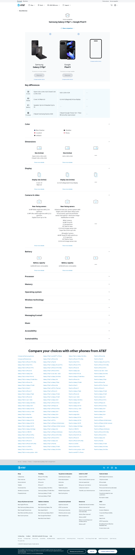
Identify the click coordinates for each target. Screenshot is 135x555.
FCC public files (21, 540)
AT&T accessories (63, 507)
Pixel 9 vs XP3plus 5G (99, 403)
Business (25, 1)
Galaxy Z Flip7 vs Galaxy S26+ (25, 405)
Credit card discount (104, 490)
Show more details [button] (39, 162)
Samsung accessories (64, 510)
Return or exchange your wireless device (85, 520)
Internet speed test (84, 482)
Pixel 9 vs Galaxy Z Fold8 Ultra (76, 376)
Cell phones (21, 476)
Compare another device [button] (95, 61)
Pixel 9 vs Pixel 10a (73, 411)
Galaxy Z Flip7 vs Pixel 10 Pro (25, 449)
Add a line (61, 482)
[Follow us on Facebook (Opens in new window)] (108, 467)
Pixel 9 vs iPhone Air (74, 394)
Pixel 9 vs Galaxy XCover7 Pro (102, 362)
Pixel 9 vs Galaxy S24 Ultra (101, 449)
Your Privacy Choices (90, 538)
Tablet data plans (63, 488)
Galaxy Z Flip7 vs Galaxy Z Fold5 (51, 394)
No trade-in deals (103, 497)
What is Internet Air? (84, 507)
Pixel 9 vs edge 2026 (74, 414)
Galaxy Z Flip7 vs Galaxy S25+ (51, 411)
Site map (20, 538)
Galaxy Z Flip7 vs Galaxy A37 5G (26, 423)
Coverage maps (27, 538)
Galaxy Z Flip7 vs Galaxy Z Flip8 (26, 394)
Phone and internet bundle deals (108, 488)
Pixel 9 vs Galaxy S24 (99, 426)
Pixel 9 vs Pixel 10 (98, 359)
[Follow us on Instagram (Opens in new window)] (112, 467)
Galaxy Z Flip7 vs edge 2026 (25, 417)
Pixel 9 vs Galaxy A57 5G (75, 405)
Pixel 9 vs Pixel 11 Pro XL (75, 373)
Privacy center (80, 538)
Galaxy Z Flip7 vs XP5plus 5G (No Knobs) (53, 423)
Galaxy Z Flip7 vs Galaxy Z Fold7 (51, 397)
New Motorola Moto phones (25, 513)
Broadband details (51, 538)
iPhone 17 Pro (41, 479)
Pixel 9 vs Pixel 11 (73, 385)
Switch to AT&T (83, 476)
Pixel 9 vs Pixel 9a (98, 440)
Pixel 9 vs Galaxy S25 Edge (75, 426)
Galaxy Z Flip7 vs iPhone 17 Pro (26, 368)
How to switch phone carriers (87, 479)
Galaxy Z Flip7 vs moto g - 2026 (26, 411)
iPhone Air (41, 482)
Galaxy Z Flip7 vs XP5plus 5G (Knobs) (52, 432)
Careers (101, 515)
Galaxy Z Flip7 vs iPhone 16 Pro (51, 370)
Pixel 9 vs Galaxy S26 (74, 370)
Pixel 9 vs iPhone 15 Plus (100, 405)
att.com (19, 461)
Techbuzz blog (21, 536)
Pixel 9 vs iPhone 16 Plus (75, 432)
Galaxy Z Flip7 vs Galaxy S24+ (51, 400)
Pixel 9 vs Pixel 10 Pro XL (75, 435)
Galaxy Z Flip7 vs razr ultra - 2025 (52, 373)
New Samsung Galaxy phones (26, 507)
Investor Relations (104, 510)
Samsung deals (103, 485)
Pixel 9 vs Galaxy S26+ (74, 403)
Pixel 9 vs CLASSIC (73, 443)
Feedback (28, 536)
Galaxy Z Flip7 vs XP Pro (49, 420)
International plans (64, 479)
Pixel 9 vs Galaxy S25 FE (75, 423)
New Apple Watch (43, 510)
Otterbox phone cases (64, 513)
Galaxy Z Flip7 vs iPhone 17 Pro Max (27, 362)
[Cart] (111, 5)
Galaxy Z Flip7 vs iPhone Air (25, 397)
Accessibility (42, 538)
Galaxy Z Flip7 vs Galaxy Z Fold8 (26, 385)
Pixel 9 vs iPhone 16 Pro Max (76, 440)
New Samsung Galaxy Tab (45, 507)
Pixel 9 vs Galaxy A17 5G (75, 417)
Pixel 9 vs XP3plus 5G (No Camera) (103, 423)
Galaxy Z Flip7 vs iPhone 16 (25, 370)
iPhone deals (102, 482)
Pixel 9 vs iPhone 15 (74, 438)
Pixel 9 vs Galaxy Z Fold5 (100, 391)
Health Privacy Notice (103, 538)
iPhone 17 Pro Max (43, 476)
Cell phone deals (103, 479)
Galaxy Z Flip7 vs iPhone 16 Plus (26, 435)
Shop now (39, 75)
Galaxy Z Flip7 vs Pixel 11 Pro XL (26, 376)
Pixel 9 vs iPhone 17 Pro (75, 365)
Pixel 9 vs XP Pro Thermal (100, 385)
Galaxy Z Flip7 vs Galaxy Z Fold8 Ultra (27, 379)
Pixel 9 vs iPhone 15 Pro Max (101, 365)
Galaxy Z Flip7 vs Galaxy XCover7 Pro (52, 365)
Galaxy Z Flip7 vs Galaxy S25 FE (26, 426)
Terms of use (35, 538)
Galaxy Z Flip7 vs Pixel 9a (49, 443)
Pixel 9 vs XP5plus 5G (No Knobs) (102, 420)
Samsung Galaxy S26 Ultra (45, 488)
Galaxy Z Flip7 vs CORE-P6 (24, 432)
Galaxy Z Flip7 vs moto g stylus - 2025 (28, 452)
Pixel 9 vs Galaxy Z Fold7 (100, 394)
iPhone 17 (40, 485)
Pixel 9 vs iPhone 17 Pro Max (76, 359)
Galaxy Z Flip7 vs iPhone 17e (25, 382)
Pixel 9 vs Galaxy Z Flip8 (75, 391)
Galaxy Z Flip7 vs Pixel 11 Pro (25, 365)
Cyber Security (113, 538)
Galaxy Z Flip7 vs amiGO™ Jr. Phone (52, 356)
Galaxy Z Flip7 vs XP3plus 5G (50, 405)
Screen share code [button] (104, 528)
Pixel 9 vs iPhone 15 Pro (100, 400)
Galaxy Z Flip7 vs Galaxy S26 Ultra (26, 403)
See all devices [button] (23, 11)
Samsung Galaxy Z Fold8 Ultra (46, 490)
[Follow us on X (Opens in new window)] (104, 467)
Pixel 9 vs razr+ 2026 (74, 397)
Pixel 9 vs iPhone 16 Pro (100, 368)
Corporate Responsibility (105, 513)
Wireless (25, 461)
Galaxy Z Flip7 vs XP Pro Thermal (51, 388)
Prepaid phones (22, 493)
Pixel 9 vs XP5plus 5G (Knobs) (102, 429)
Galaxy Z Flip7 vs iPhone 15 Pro (51, 403)
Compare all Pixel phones (24, 359)
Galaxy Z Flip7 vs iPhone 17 (25, 391)
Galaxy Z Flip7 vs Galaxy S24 (50, 429)
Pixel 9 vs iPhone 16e (99, 356)
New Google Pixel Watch (44, 515)
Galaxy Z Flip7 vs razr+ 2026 (25, 400)
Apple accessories (63, 504)
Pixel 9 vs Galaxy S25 (99, 376)
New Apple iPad (42, 504)
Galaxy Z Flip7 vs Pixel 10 (49, 362)
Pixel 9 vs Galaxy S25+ (100, 408)
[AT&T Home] (21, 5)
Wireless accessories (23, 490)
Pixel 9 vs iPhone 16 (74, 368)
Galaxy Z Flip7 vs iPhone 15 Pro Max (52, 368)
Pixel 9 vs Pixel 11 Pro (74, 362)
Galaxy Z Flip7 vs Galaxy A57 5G (26, 408)
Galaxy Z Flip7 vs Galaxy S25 (50, 379)
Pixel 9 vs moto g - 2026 (75, 408)
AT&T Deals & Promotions (106, 476)
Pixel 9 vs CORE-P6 (74, 429)
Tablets (20, 485)
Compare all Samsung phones (26, 356)
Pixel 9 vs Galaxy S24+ (100, 397)
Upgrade (61, 485)
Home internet (22, 482)
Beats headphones (63, 515)
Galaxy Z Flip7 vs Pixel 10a (24, 414)
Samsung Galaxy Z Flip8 (44, 496)
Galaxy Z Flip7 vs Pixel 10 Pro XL (26, 438)
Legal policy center (61, 538)
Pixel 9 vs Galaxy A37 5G (75, 420)
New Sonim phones (23, 515)
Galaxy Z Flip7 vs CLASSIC (24, 446)
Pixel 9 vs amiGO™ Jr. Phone (76, 452)
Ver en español (114, 1)
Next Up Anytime (63, 493)
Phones (30, 461)
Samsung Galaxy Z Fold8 (44, 493)
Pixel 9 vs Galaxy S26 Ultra (75, 400)
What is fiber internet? (85, 514)
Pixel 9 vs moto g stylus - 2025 (77, 449)
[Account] (115, 5)
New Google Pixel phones (24, 510)
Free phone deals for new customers (106, 494)
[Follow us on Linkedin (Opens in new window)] (116, 467)
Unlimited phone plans (64, 476)
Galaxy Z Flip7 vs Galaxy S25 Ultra (52, 376)
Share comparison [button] (68, 28)
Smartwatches (22, 488)
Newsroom (102, 507)
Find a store (106, 1)
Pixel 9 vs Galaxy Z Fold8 (75, 382)
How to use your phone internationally (85, 510)
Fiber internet (21, 479)
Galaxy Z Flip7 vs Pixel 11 (24, 388)
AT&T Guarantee (103, 521)
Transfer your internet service (87, 490)
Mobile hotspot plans (64, 490)
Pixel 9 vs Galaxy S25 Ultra (101, 373)
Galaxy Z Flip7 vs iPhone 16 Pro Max (27, 443)
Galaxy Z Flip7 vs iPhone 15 (25, 440)
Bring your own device (85, 485)
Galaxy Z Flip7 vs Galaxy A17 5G (26, 420)
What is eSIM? (82, 517)
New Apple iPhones (23, 504)
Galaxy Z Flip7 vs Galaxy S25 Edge (26, 429)
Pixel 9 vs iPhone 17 (74, 388)
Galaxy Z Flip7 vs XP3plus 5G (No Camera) (54, 426)
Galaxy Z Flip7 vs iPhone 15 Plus (51, 408)
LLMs (51, 536)
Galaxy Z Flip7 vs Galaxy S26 (25, 373)
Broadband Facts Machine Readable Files (106, 524)
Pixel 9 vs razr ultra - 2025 (101, 370)
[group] (27, 474)
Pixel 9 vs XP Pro (98, 417)
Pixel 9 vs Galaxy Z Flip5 (100, 379)
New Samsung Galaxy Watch (45, 513)
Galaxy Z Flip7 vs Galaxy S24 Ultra (77, 356)
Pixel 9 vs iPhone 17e (74, 379)
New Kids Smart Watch (44, 518)
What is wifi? (82, 524)
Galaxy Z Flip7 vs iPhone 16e (50, 359)
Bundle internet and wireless (86, 504)
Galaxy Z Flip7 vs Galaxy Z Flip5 (51, 382)
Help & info (102, 518)
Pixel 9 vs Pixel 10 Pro (74, 446)
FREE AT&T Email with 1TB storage (40, 536)
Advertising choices (71, 538)
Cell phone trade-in (84, 488)
